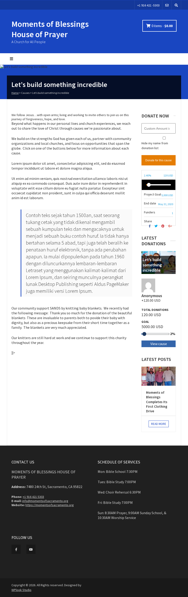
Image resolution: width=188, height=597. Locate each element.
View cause (158, 343)
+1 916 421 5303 (33, 497)
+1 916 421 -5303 (148, 5)
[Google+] (170, 226)
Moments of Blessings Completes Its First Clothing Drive (156, 401)
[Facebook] (150, 226)
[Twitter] (157, 226)
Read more (158, 424)
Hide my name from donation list (154, 145)
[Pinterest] (163, 226)
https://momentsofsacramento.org (49, 505)
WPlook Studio (21, 590)
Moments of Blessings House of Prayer (50, 29)
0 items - (162, 26)
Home (15, 93)
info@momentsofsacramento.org (45, 501)
